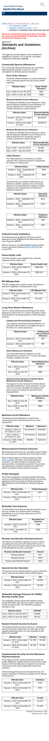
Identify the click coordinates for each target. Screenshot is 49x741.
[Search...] (42, 4)
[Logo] (13, 8)
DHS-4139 (6, 460)
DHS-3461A (31, 247)
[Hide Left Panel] (3, 13)
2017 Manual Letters (18, 26)
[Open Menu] (35, 4)
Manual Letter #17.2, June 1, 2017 (23, 28)
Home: (4, 24)
